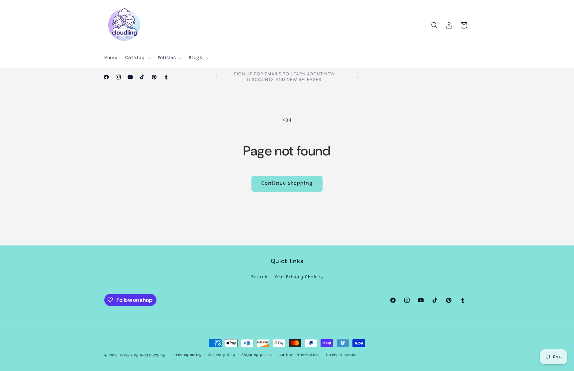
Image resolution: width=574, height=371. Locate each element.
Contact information (299, 355)
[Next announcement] (357, 77)
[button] (137, 58)
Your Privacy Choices (298, 277)
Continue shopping (287, 183)
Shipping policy (256, 355)
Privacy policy (188, 355)
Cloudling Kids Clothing (143, 355)
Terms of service (342, 355)
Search (259, 277)
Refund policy (221, 355)
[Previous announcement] (216, 77)
